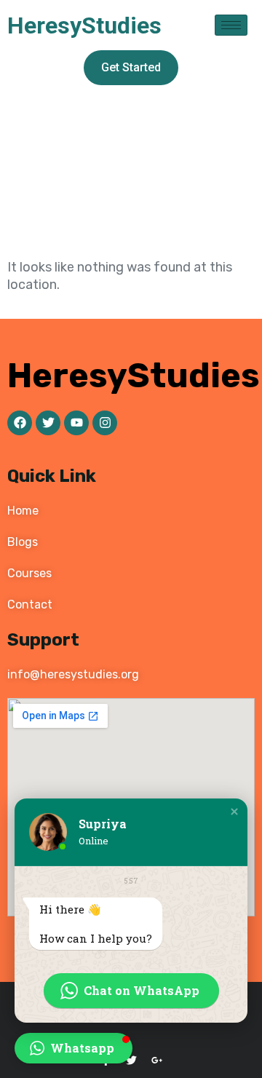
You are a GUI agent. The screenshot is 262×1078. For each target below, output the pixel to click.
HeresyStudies (84, 25)
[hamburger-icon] (231, 25)
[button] (234, 811)
